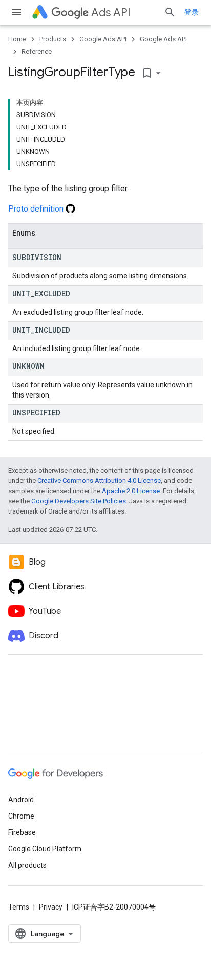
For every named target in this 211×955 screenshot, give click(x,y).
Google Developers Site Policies (78, 501)
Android (21, 800)
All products (27, 865)
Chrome (21, 816)
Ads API (111, 12)
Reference (37, 51)
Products (52, 39)
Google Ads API (102, 39)
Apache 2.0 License (131, 491)
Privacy (50, 907)
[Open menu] (16, 12)
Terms (18, 907)
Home (17, 39)
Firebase (22, 832)
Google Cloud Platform (44, 849)
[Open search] (170, 12)
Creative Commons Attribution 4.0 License (99, 480)
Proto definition (37, 209)
